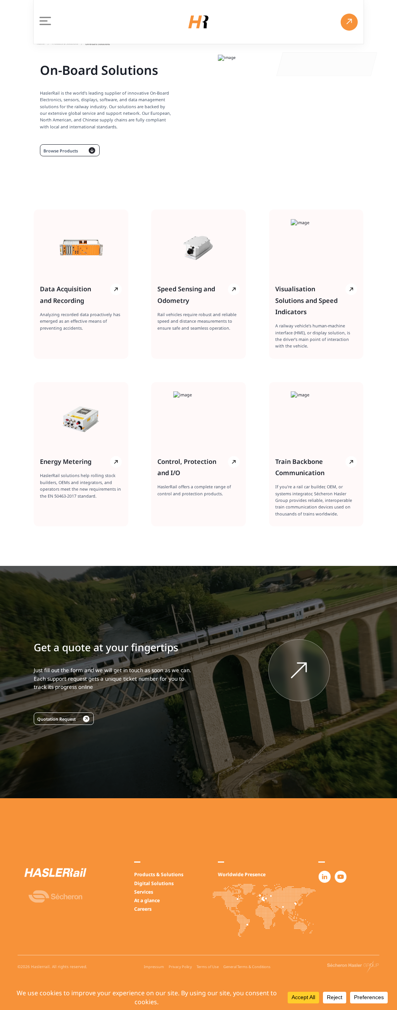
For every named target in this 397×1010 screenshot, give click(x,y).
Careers (143, 909)
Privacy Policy (180, 966)
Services (143, 892)
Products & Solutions (158, 874)
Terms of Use (208, 966)
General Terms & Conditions (247, 966)
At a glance (147, 900)
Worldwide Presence (242, 874)
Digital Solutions (154, 883)
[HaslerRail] (198, 22)
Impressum (154, 966)
